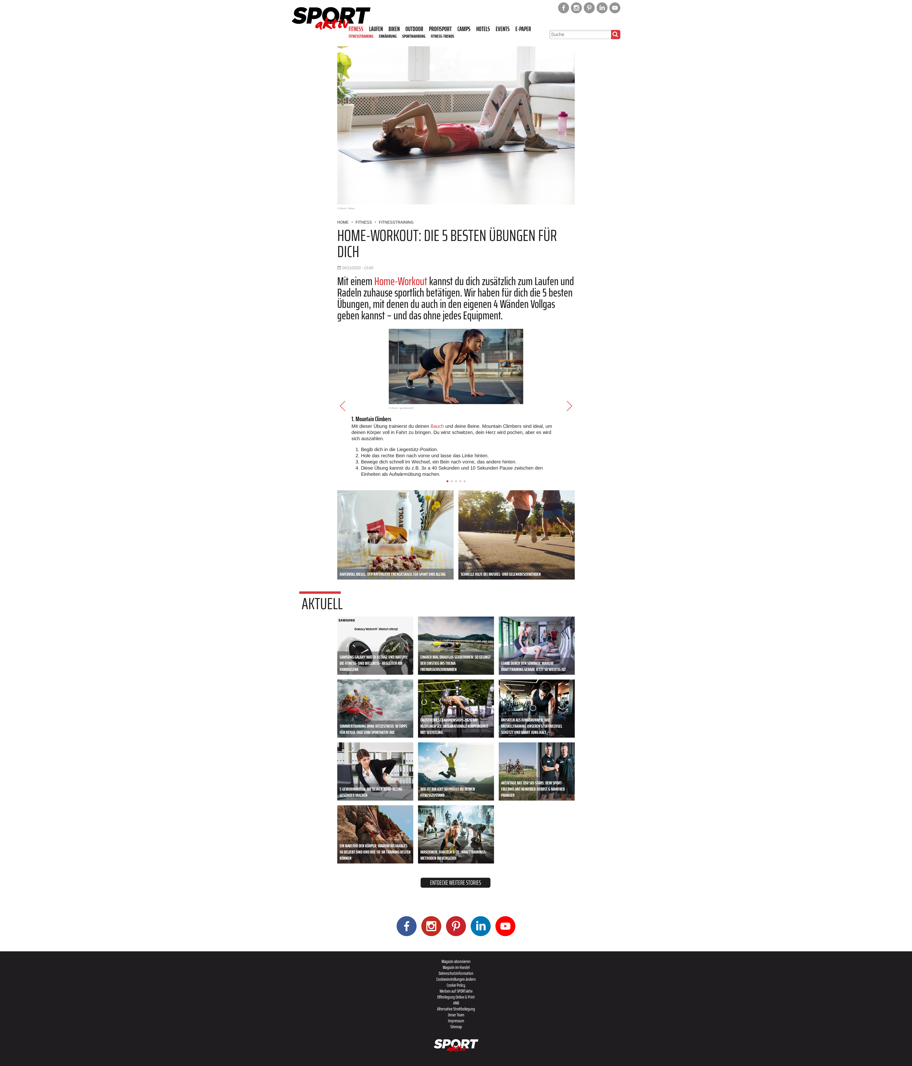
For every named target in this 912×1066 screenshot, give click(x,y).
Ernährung (388, 36)
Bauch (438, 426)
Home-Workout (400, 281)
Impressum (456, 1020)
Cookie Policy (456, 985)
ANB (456, 1003)
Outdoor (414, 29)
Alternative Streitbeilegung (456, 1009)
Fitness (356, 29)
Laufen (376, 29)
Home (343, 222)
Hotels (483, 29)
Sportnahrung (413, 36)
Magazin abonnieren (456, 961)
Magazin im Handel (456, 967)
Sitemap (456, 1026)
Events (503, 29)
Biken (394, 29)
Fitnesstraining (361, 36)
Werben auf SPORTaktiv (456, 991)
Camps (463, 29)
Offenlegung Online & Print (456, 997)
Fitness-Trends (442, 36)
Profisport (440, 29)
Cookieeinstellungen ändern (456, 979)
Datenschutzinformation (456, 973)
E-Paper (523, 29)
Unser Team (456, 1015)
